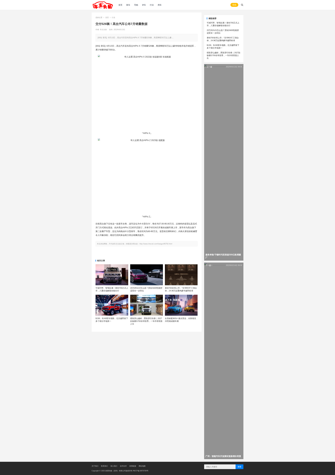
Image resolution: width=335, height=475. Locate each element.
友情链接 (132, 466)
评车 (144, 5)
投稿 (234, 5)
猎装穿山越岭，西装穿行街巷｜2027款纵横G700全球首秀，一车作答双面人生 (146, 321)
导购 (136, 5)
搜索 (239, 467)
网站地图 (142, 466)
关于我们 (95, 466)
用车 (160, 5)
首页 (120, 5)
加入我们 (113, 466)
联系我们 (104, 466)
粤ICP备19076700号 (140, 471)
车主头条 (103, 30)
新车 (128, 5)
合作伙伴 (123, 466)
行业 (152, 5)
